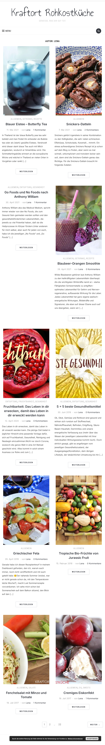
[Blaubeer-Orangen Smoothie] (79, 220)
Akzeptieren (92, 738)
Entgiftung (26, 187)
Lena (28, 130)
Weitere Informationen (75, 739)
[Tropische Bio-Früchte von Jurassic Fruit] (79, 510)
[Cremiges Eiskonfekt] (79, 649)
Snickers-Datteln (78, 124)
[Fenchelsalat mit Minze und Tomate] (26, 649)
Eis (80, 687)
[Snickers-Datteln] (79, 80)
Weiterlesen (26, 171)
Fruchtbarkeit (26, 401)
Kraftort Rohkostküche (52, 13)
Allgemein (16, 119)
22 (60, 724)
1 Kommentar (39, 130)
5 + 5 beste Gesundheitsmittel (79, 406)
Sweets (86, 687)
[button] (6, 31)
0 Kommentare (93, 269)
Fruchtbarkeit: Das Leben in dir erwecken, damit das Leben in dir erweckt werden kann (26, 411)
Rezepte (38, 119)
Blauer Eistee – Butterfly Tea (26, 124)
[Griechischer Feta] (26, 510)
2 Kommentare (92, 130)
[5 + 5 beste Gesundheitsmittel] (79, 363)
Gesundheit (39, 187)
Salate (32, 687)
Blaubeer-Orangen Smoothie (78, 263)
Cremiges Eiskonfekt (79, 693)
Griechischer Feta (26, 553)
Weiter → (95, 725)
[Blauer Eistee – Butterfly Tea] (26, 80)
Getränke (28, 119)
